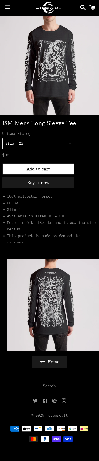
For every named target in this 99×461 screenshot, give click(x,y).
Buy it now (38, 182)
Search (49, 386)
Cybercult (58, 415)
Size (10, 143)
